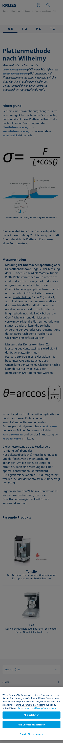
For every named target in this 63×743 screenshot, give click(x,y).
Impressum (50, 708)
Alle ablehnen (31, 714)
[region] (31, 713)
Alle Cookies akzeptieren (31, 724)
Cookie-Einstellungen (31, 734)
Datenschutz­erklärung (30, 708)
